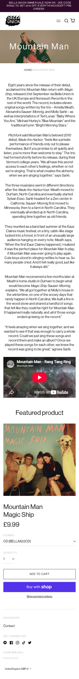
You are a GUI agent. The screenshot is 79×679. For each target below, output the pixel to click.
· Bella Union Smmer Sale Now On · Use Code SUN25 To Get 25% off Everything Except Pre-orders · (40, 6)
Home (28, 70)
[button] (66, 21)
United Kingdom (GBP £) (17, 669)
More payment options (39, 596)
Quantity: (10, 552)
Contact (9, 626)
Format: (9, 535)
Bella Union (17, 652)
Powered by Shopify (10, 658)
